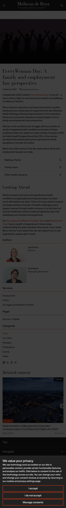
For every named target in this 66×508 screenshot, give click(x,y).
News (5, 333)
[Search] (62, 5)
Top (5, 442)
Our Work (7, 338)
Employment (9, 295)
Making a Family (13, 159)
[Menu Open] (4, 5)
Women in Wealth (11, 319)
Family (6, 300)
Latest (10, 13)
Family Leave (11, 167)
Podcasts (7, 342)
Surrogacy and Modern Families (18, 304)
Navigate (8, 451)
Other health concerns (16, 174)
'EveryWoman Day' (39, 94)
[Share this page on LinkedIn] (4, 362)
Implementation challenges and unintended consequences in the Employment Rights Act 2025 (30, 427)
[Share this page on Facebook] (11, 362)
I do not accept (33, 495)
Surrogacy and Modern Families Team (26, 220)
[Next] (62, 406)
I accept (33, 488)
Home (2, 13)
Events (6, 351)
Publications (9, 347)
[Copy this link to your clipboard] (15, 362)
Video (5, 356)
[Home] (33, 5)
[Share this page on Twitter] (7, 362)
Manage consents (33, 502)
